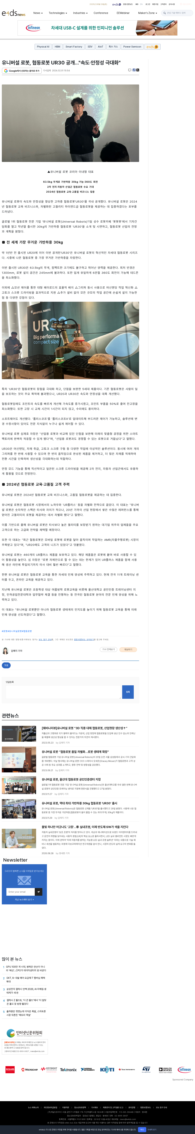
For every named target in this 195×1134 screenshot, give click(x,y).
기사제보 (94, 1107)
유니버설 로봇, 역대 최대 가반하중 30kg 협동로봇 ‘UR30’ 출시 (79, 803)
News (36, 13)
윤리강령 (131, 1107)
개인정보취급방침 (50, 1107)
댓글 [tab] (6, 665)
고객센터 (163, 4)
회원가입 (155, 4)
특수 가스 (113, 46)
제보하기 (128, 649)
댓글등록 (10, 682)
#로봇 (5, 631)
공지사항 (172, 4)
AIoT (100, 46)
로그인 (147, 4)
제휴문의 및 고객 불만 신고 (113, 1107)
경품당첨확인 (187, 4)
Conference (101, 13)
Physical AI (43, 46)
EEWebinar (123, 13)
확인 (142, 1130)
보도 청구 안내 (45, 639)
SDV (90, 46)
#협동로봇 (27, 631)
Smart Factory (74, 46)
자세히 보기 (151, 1130)
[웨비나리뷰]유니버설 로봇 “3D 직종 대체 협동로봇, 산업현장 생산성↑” (84, 728)
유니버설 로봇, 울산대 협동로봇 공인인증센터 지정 (71, 779)
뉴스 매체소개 (33, 1107)
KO (137, 4)
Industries (79, 13)
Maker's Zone (146, 13)
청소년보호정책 (80, 1107)
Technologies (57, 13)
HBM (57, 46)
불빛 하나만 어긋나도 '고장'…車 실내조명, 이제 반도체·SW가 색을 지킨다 (85, 827)
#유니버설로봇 (15, 631)
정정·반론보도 (128, 4)
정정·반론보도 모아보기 (84, 639)
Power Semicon (132, 46)
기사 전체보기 (108, 649)
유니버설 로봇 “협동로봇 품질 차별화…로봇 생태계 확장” (75, 752)
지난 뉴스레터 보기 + (24, 899)
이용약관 (65, 1107)
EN (141, 4)
